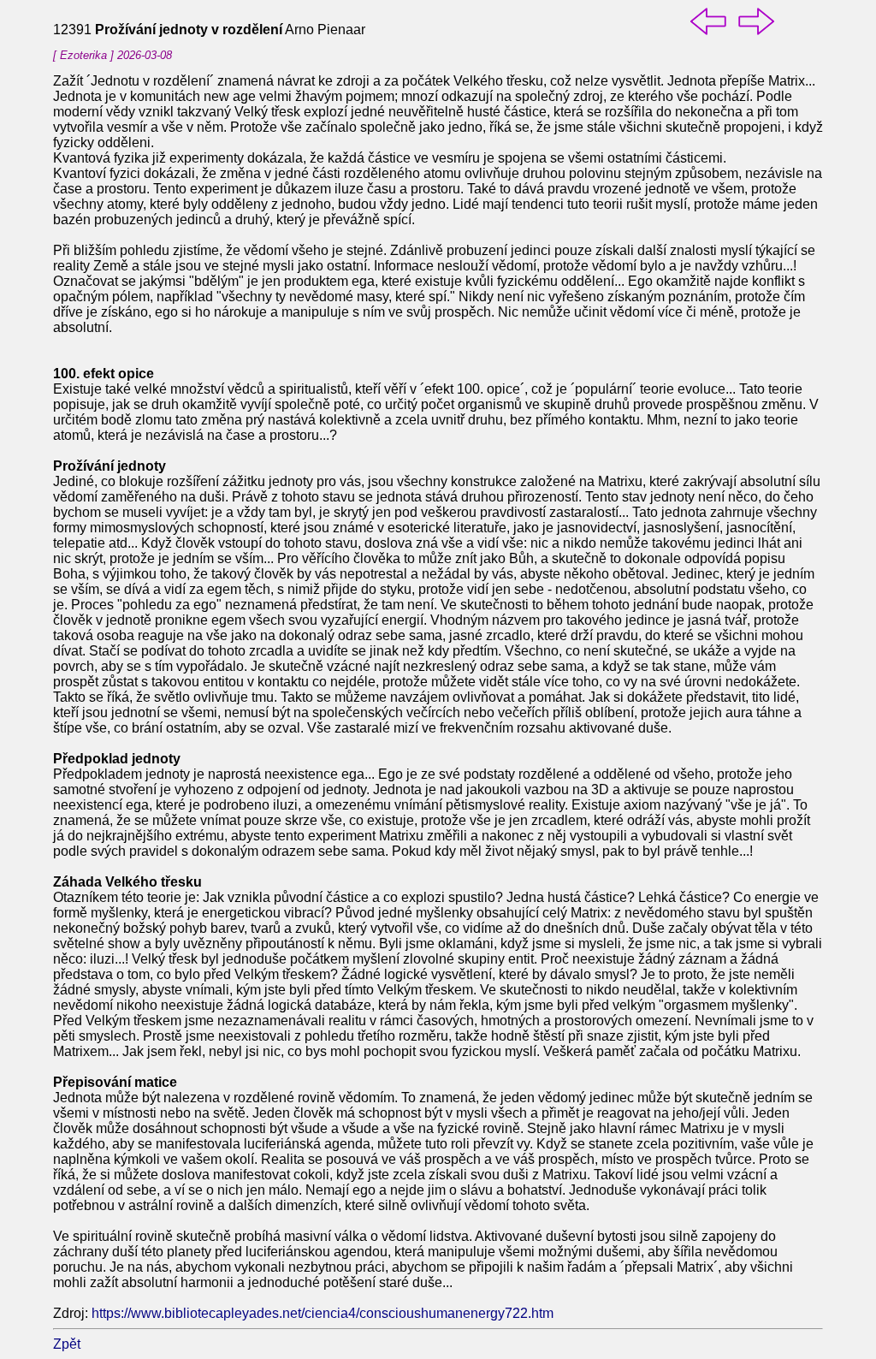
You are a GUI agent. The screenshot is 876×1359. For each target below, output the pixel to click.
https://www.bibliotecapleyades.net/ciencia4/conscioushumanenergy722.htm (322, 1313)
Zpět (66, 1344)
